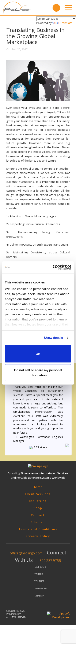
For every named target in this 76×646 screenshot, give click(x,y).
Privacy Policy (38, 536)
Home (38, 487)
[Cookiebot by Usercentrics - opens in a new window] (53, 267)
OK (38, 353)
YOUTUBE (39, 581)
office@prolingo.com (26, 553)
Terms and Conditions (38, 529)
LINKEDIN (39, 595)
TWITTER (38, 574)
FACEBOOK (40, 566)
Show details (53, 337)
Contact (38, 515)
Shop (38, 508)
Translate (66, 23)
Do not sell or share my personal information (38, 372)
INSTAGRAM (40, 588)
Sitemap (38, 522)
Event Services (38, 494)
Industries (38, 501)
